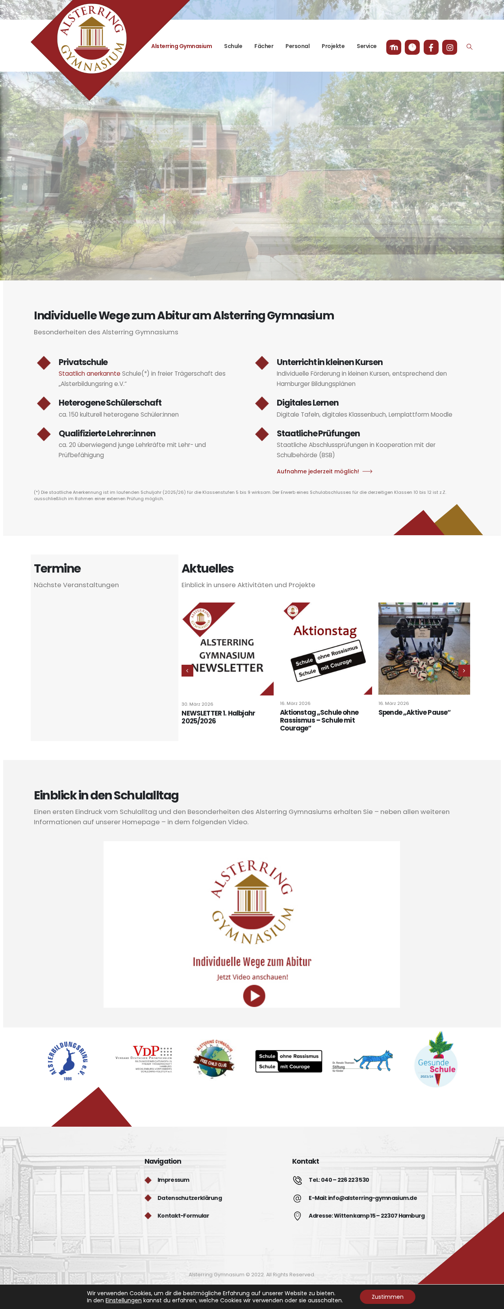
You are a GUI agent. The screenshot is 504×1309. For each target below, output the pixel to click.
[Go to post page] (228, 649)
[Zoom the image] (67, 1047)
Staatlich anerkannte (89, 373)
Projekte (333, 46)
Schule (233, 46)
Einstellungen (124, 1300)
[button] (469, 47)
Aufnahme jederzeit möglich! (318, 471)
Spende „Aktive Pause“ (414, 712)
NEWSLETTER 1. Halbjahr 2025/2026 (218, 717)
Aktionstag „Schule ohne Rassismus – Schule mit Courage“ (319, 720)
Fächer (263, 46)
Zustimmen (388, 1297)
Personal (297, 46)
